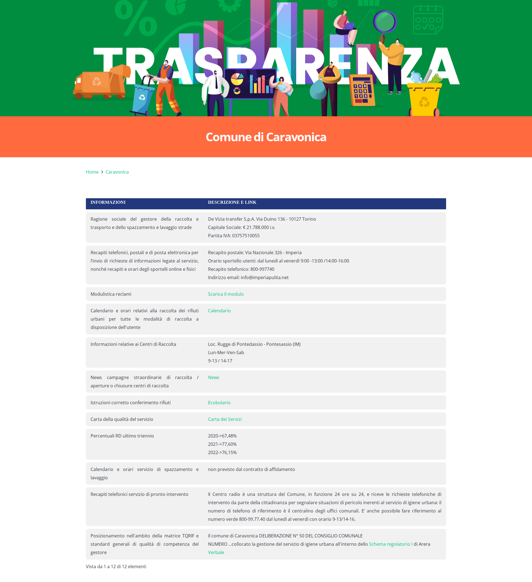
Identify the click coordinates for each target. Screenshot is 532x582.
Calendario (219, 311)
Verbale (216, 552)
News (213, 377)
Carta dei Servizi (225, 419)
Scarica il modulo (226, 294)
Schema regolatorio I (391, 544)
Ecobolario (219, 403)
